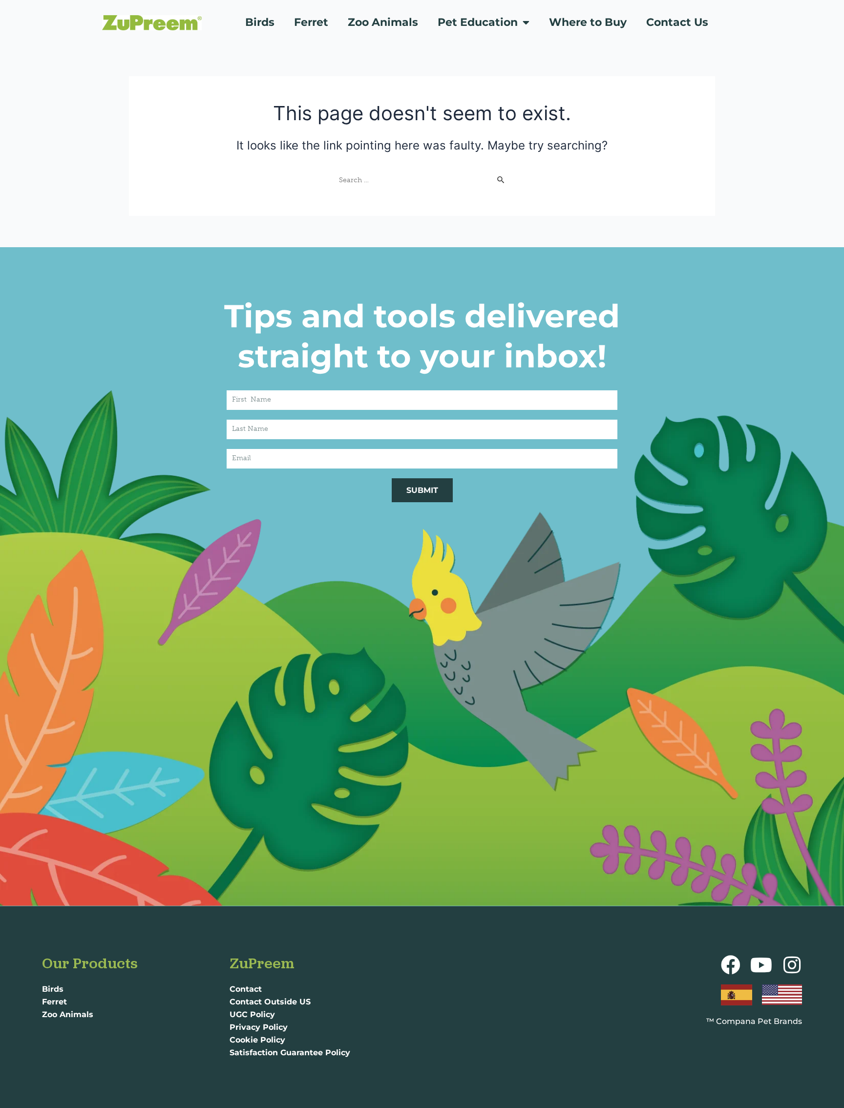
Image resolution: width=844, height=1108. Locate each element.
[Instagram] (792, 965)
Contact (246, 989)
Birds (259, 22)
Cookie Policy (257, 1039)
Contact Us (677, 22)
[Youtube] (761, 965)
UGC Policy (252, 1014)
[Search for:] (422, 179)
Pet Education (478, 22)
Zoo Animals (383, 22)
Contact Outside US (270, 1001)
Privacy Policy (259, 1027)
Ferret (311, 22)
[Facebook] (730, 965)
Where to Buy (588, 22)
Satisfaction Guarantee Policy (290, 1052)
